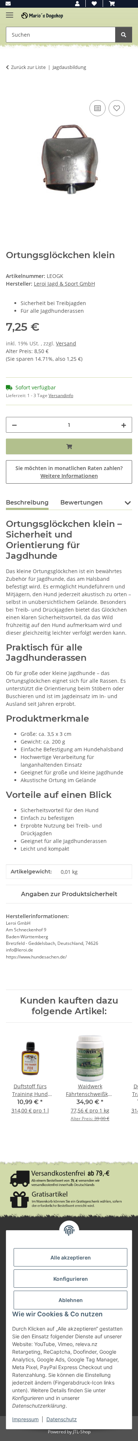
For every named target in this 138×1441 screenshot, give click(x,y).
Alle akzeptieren (70, 1257)
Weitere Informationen (69, 475)
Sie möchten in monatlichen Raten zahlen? (69, 472)
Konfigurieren (70, 1279)
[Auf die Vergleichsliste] (97, 108)
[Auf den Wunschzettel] (117, 108)
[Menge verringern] (14, 424)
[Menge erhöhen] (124, 424)
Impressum (25, 1419)
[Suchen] (123, 35)
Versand (66, 343)
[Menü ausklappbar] (9, 11)
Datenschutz (61, 1419)
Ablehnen (71, 1300)
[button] (77, 3)
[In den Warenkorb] (12, 90)
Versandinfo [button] (61, 395)
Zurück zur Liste (28, 67)
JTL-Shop (82, 1432)
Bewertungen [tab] (81, 502)
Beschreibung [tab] (27, 502)
